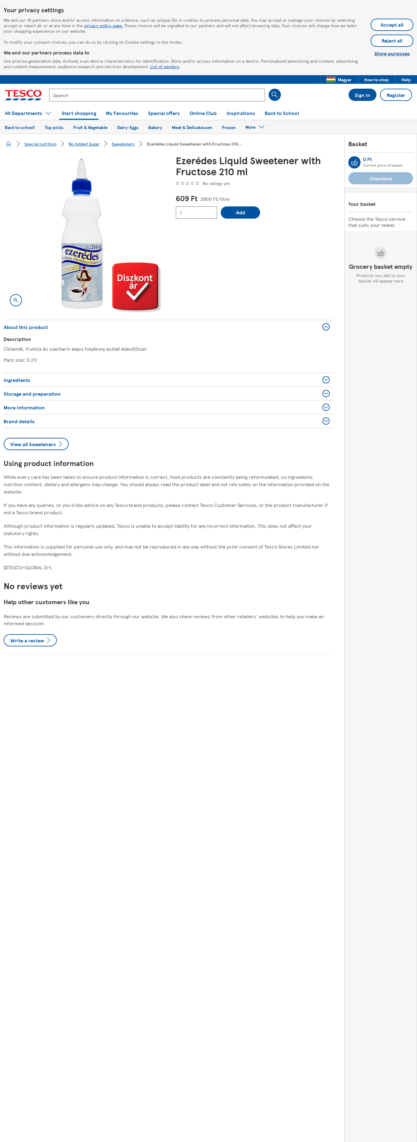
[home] (8, 144)
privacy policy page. (103, 25)
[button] (339, 79)
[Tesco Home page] (23, 95)
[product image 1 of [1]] (82, 233)
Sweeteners (123, 144)
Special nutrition (40, 144)
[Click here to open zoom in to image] (16, 300)
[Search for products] (275, 95)
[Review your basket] (354, 162)
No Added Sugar (84, 144)
